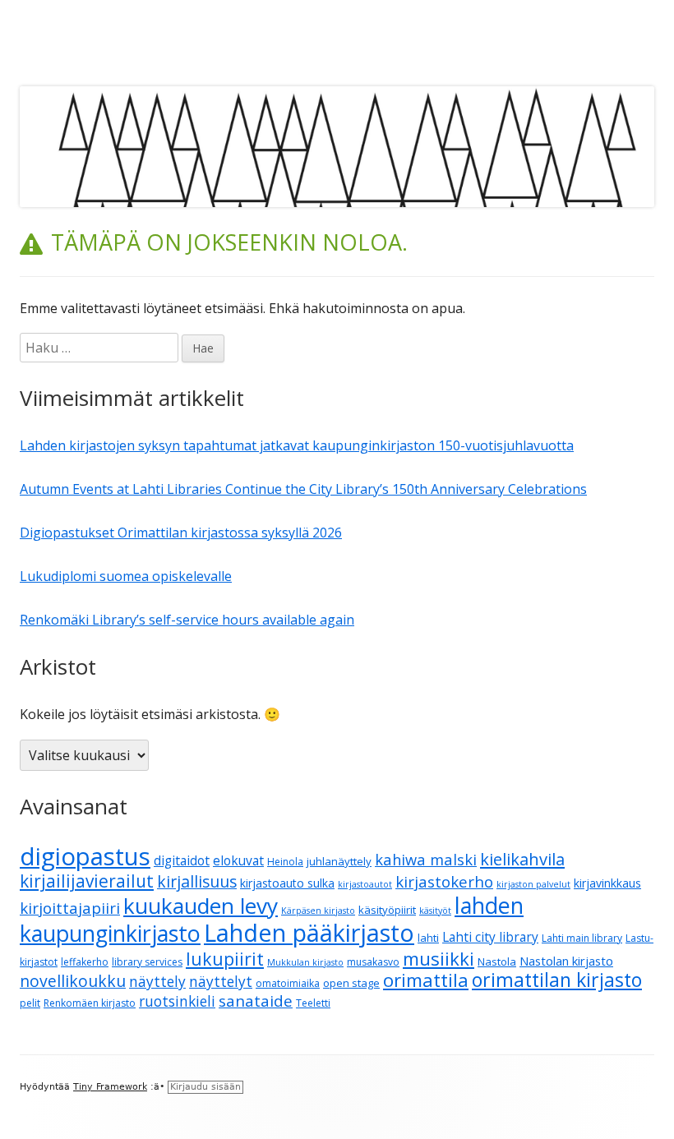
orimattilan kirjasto (557, 979)
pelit (30, 1003)
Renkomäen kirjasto (90, 1003)
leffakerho (84, 962)
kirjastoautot (365, 884)
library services (147, 962)
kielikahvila (522, 859)
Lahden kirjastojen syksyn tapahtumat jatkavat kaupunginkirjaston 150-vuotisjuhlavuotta (297, 445)
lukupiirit (225, 959)
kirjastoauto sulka (287, 883)
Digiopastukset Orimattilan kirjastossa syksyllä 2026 (181, 532)
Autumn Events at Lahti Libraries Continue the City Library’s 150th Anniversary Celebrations (303, 489)
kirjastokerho (444, 881)
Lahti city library (490, 937)
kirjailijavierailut (87, 880)
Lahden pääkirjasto (309, 932)
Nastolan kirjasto (566, 960)
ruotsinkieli (177, 1001)
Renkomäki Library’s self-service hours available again (187, 620)
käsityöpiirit (387, 909)
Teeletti (313, 1003)
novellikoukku (73, 981)
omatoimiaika (288, 983)
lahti (428, 937)
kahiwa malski (426, 859)
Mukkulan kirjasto (305, 962)
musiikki (438, 958)
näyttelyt (220, 981)
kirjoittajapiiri (70, 907)
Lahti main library (582, 938)
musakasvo (373, 962)
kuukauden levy (200, 905)
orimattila (426, 980)
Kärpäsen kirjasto (318, 910)
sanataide (256, 1001)
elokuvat (238, 860)
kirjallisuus (197, 881)
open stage (351, 982)
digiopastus (85, 856)
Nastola (497, 961)
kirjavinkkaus (607, 883)
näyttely (157, 981)
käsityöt (435, 910)
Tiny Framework (110, 1086)
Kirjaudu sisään (205, 1086)
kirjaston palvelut (533, 884)
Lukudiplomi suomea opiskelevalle (126, 576)
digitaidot (182, 860)
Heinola (285, 862)
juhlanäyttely (339, 861)
